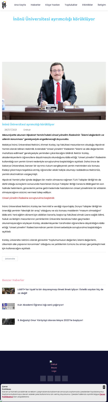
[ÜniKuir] (4, 5)
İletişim (102, 4)
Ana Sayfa (20, 4)
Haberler (35, 4)
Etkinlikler (87, 4)
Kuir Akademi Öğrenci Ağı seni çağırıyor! (41, 304)
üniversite (10, 258)
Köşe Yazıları (52, 4)
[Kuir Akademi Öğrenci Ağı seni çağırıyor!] (8, 306)
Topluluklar (71, 4)
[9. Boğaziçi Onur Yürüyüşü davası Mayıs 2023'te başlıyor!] (8, 322)
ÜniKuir (27, 129)
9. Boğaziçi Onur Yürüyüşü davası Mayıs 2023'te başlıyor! (50, 320)
